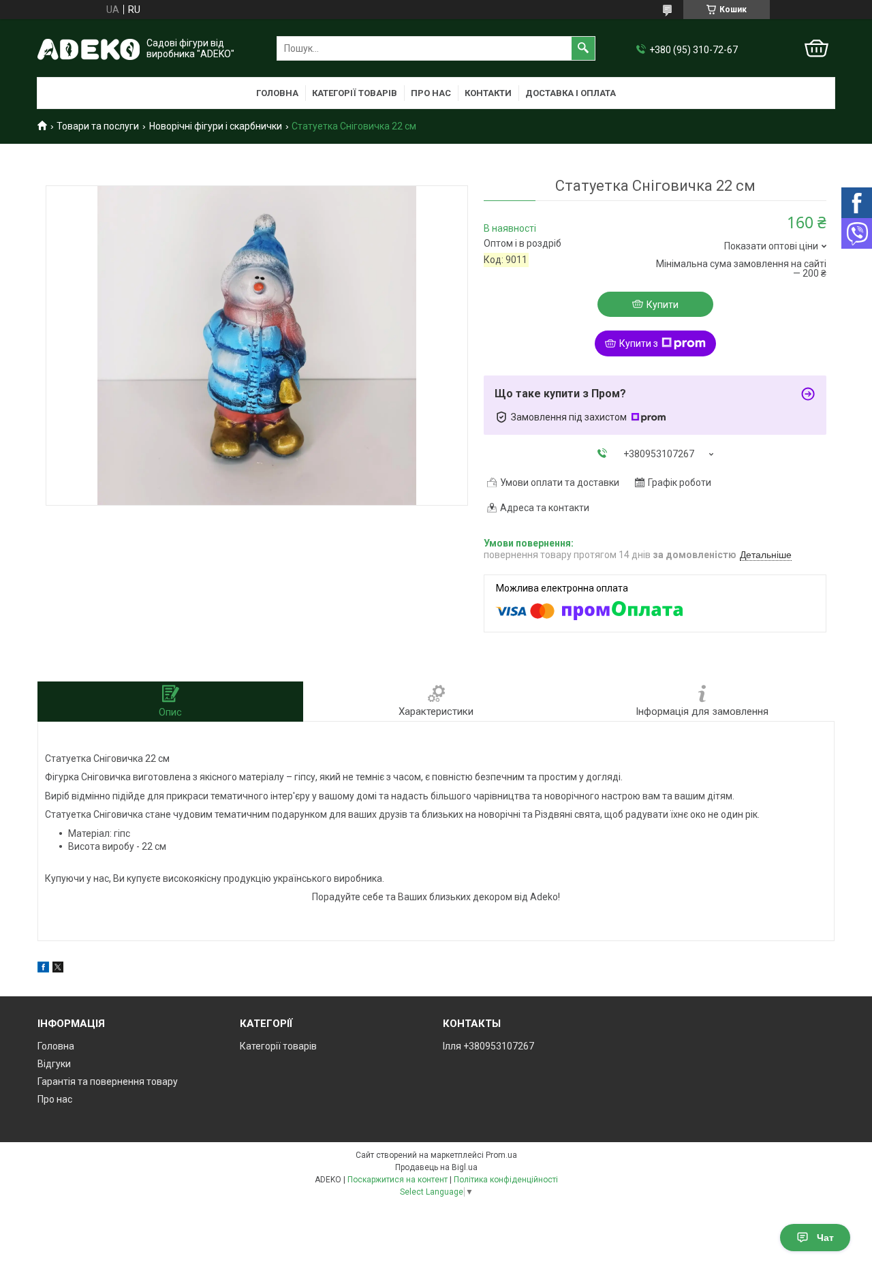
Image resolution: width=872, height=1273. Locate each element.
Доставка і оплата (570, 93)
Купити (663, 304)
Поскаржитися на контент (397, 1179)
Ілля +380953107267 (488, 1046)
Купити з (638, 343)
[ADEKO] (88, 49)
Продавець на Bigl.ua (436, 1167)
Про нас (431, 93)
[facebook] (43, 969)
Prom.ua (501, 1155)
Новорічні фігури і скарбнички (215, 126)
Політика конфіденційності (506, 1179)
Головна (277, 93)
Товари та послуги (98, 126)
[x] (57, 969)
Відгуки (54, 1063)
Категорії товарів (354, 93)
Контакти (488, 93)
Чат (825, 1237)
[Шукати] (583, 48)
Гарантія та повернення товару (107, 1081)
